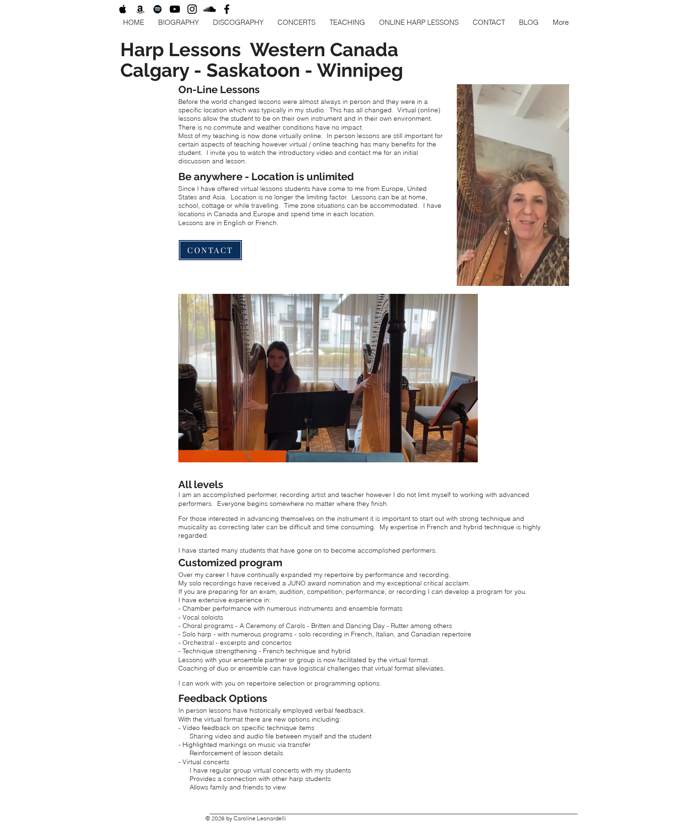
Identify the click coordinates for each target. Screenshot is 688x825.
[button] (557, 275)
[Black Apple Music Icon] (123, 9)
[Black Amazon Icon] (140, 9)
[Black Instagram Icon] (192, 9)
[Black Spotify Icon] (157, 9)
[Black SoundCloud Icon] (209, 9)
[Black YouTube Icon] (174, 9)
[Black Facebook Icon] (226, 9)
